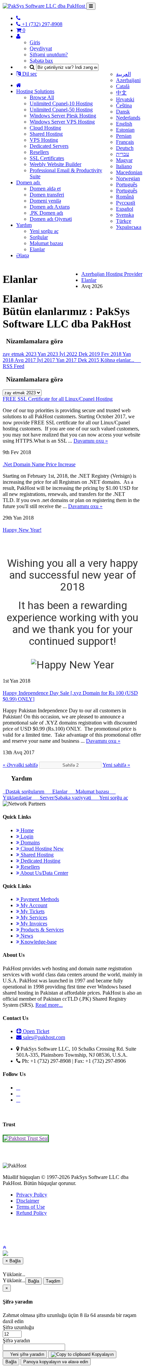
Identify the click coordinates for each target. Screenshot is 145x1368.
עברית (122, 154)
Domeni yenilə (45, 201)
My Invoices (33, 923)
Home (26, 830)
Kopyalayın (102, 1354)
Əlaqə (22, 255)
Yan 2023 (48, 354)
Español (124, 209)
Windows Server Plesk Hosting (63, 116)
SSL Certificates (47, 158)
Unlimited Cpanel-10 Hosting (61, 103)
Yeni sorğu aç (44, 231)
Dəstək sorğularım (24, 791)
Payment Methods (39, 899)
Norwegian (128, 178)
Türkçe (123, 221)
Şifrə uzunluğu (18, 1327)
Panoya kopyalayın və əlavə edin (55, 1361)
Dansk (123, 111)
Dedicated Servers (49, 146)
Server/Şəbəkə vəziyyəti (64, 797)
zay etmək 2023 (20, 354)
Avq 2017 (25, 360)
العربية (123, 74)
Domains (29, 842)
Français (125, 142)
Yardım (24, 225)
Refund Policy (31, 1213)
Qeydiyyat (41, 48)
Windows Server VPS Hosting (62, 122)
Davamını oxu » (91, 441)
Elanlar (37, 249)
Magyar (124, 160)
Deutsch (125, 148)
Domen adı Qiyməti (51, 219)
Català (122, 86)
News (26, 936)
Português (126, 184)
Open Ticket (35, 1031)
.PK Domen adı (46, 213)
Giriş (35, 42)
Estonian (125, 130)
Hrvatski (125, 99)
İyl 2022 (69, 354)
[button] (4, 1247)
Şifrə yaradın (16, 1340)
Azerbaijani (128, 80)
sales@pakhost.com (44, 1037)
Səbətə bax (41, 60)
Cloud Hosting (45, 128)
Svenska (125, 215)
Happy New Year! (22, 530)
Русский (125, 203)
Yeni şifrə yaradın (26, 1354)
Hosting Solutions (35, 91)
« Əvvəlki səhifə (20, 765)
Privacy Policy (31, 1195)
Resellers (39, 152)
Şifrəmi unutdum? (49, 54)
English (124, 124)
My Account (33, 905)
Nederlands (128, 118)
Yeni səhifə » (116, 765)
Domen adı (28, 182)
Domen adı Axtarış (50, 207)
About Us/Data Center (43, 873)
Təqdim (53, 1281)
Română (125, 197)
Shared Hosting (46, 134)
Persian (124, 136)
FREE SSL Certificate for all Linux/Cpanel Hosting (58, 399)
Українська (128, 227)
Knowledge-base (38, 942)
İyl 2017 (46, 360)
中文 (121, 93)
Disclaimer (27, 1201)
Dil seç (29, 74)
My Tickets (32, 911)
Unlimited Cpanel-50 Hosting (61, 109)
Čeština (124, 105)
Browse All (42, 97)
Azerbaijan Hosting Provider (111, 274)
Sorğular (39, 237)
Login (26, 836)
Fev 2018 (111, 354)
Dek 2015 (89, 360)
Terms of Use (30, 1207)
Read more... (49, 1005)
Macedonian (129, 172)
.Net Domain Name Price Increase (39, 464)
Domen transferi (47, 195)
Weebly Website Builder (55, 164)
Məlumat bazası (46, 243)
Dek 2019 (90, 354)
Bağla (33, 1281)
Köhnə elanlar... (118, 360)
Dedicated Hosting (39, 861)
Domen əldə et (45, 188)
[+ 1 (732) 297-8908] (18, 18)
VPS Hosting (44, 140)
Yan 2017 (67, 360)
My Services (33, 917)
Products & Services (41, 929)
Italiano (124, 166)
